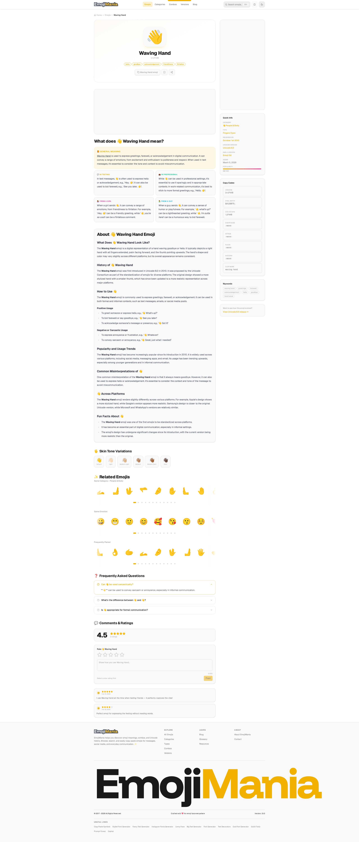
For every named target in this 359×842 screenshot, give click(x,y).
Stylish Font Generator (121, 827)
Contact (237, 739)
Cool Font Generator (241, 827)
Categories (160, 4)
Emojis (147, 4)
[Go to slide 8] (160, 502)
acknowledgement (231, 292)
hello (245, 292)
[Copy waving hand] (256, 268)
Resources (204, 744)
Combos (173, 4)
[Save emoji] (164, 72)
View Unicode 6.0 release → (235, 312)
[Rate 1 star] (99, 654)
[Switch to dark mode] (262, 4)
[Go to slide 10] (167, 502)
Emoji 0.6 (227, 155)
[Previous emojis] (97, 495)
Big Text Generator (194, 827)
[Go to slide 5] (149, 502)
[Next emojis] (212, 495)
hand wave (228, 296)
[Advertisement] (155, 111)
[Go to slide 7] (156, 502)
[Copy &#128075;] (256, 202)
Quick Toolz (255, 827)
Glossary (203, 739)
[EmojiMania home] (106, 4)
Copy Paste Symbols (102, 827)
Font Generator (210, 827)
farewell (253, 288)
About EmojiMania (242, 734)
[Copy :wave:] (256, 224)
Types (167, 744)
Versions (185, 4)
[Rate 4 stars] (116, 654)
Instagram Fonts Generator (162, 827)
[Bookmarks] (254, 4)
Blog (195, 4)
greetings (242, 288)
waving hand (229, 288)
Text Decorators (224, 827)
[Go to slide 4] (145, 502)
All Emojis (168, 734)
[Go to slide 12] (175, 502)
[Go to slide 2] (138, 502)
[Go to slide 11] (171, 502)
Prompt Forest (100, 831)
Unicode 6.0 (228, 148)
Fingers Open (229, 133)
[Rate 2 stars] (105, 654)
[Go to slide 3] (142, 502)
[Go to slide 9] (164, 502)
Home (99, 15)
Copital (111, 831)
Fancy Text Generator (141, 827)
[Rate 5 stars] (122, 654)
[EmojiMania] (127, 732)
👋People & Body (231, 125)
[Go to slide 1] (134, 502)
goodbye (254, 292)
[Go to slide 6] (153, 502)
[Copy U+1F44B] (256, 191)
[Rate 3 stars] (110, 654)
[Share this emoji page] (172, 72)
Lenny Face (180, 827)
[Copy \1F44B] (256, 213)
